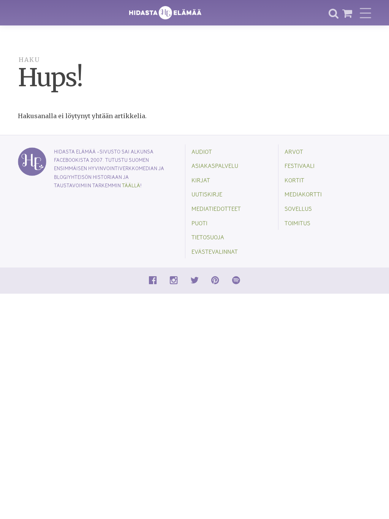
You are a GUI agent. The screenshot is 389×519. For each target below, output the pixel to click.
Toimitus (297, 223)
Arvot (294, 151)
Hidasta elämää (165, 12)
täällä (131, 185)
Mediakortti (303, 194)
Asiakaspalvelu (214, 165)
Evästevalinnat (214, 251)
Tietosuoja (207, 237)
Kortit (294, 180)
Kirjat (200, 180)
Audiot (201, 151)
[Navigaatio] (365, 13)
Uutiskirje (206, 194)
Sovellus (298, 208)
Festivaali (300, 165)
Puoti (199, 223)
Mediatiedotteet (216, 208)
